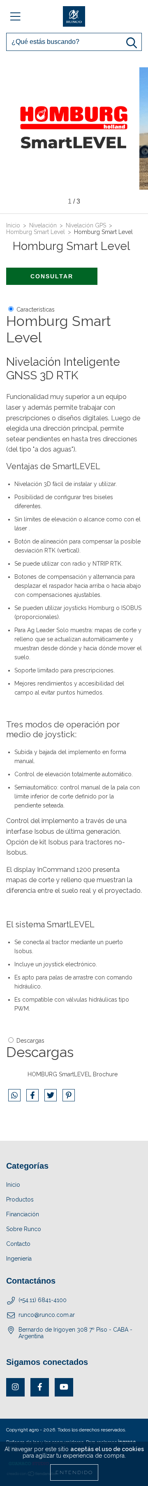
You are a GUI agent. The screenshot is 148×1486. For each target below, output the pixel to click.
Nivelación (43, 225)
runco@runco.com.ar (46, 1315)
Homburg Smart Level (35, 232)
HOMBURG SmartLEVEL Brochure (73, 1074)
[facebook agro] (39, 1387)
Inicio (13, 225)
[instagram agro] (15, 1387)
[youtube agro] (64, 1387)
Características (35, 309)
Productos (20, 1199)
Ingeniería (19, 1258)
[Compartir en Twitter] (51, 1098)
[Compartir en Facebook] (33, 1098)
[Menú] (15, 16)
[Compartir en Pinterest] (68, 1098)
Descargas (30, 1040)
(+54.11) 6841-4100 (42, 1300)
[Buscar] (131, 43)
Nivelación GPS (86, 225)
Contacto (18, 1244)
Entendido (74, 1472)
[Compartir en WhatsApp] (14, 1095)
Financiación (22, 1214)
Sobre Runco (23, 1229)
